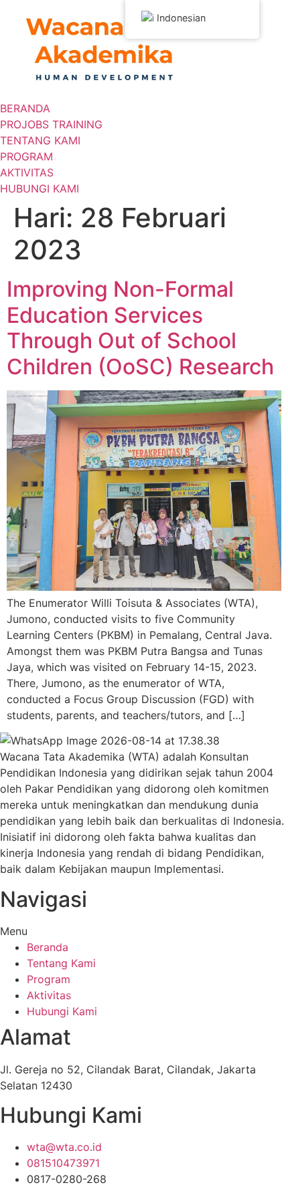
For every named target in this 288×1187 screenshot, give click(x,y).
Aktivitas (49, 995)
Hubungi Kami (62, 1011)
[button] (144, 931)
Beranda (47, 947)
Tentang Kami (61, 963)
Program (48, 979)
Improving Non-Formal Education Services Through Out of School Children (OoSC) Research (140, 327)
